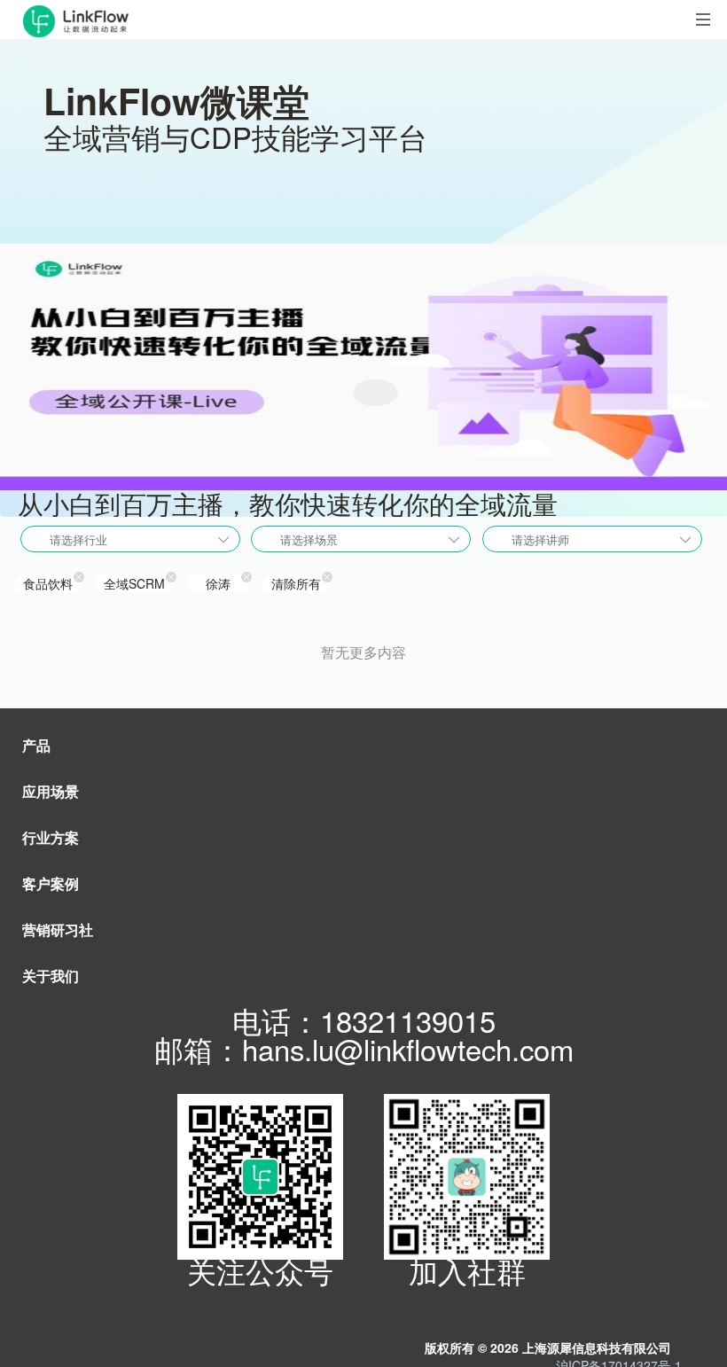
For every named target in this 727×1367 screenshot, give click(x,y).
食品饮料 (48, 583)
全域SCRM (134, 583)
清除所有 (296, 583)
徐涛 (218, 583)
